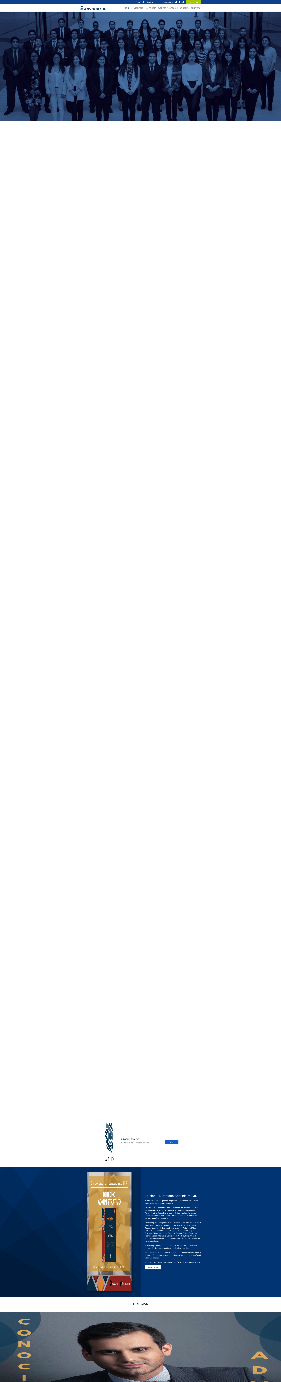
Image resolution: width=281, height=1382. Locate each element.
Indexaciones (167, 2)
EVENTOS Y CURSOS (167, 8)
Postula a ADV (194, 2)
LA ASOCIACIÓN (137, 8)
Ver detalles (153, 1267)
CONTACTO (196, 8)
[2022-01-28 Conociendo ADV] (140, 1371)
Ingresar (140, 569)
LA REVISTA (151, 8)
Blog (138, 2)
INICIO (127, 8)
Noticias (150, 2)
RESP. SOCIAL (183, 8)
